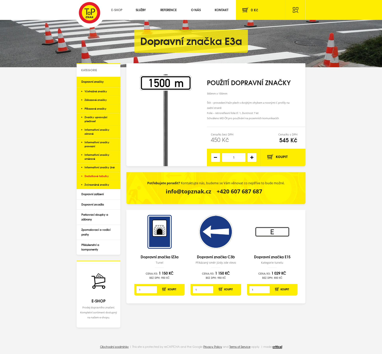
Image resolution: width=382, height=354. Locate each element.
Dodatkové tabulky (97, 176)
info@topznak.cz (188, 191)
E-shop (116, 9)
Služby (141, 9)
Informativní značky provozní (97, 144)
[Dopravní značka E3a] (165, 114)
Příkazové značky (95, 108)
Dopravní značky (92, 81)
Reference (168, 9)
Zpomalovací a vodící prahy (95, 232)
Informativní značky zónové (97, 132)
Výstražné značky (96, 91)
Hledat (295, 10)
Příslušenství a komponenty (90, 247)
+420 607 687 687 (239, 191)
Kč (254, 10)
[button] (252, 157)
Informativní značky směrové (97, 157)
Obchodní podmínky (114, 347)
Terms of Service (239, 347)
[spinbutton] (234, 157)
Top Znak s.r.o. (89, 13)
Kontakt (221, 9)
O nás (196, 9)
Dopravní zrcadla (92, 204)
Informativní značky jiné (100, 167)
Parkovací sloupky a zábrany (94, 216)
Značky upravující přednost (96, 119)
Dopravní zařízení (92, 194)
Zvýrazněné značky (97, 184)
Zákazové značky (96, 100)
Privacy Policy (212, 347)
